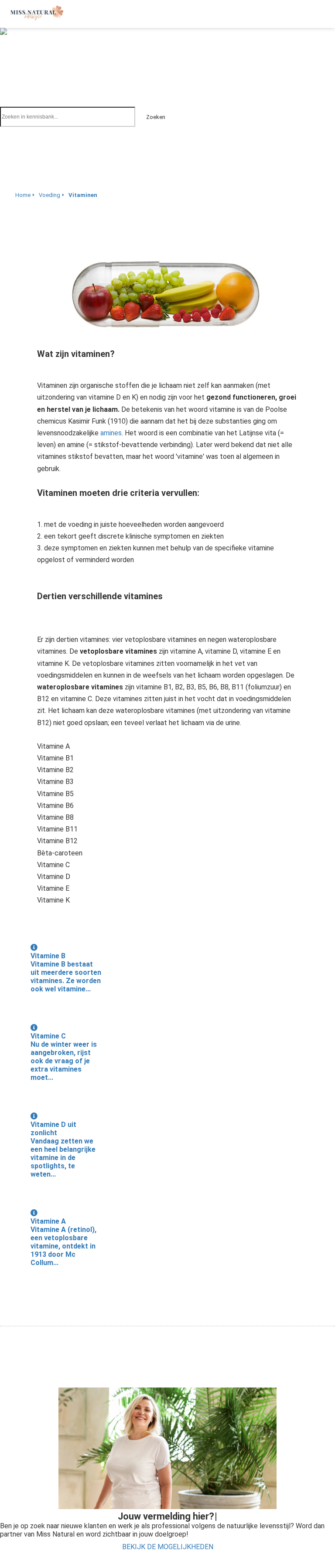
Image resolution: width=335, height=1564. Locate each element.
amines (111, 433)
